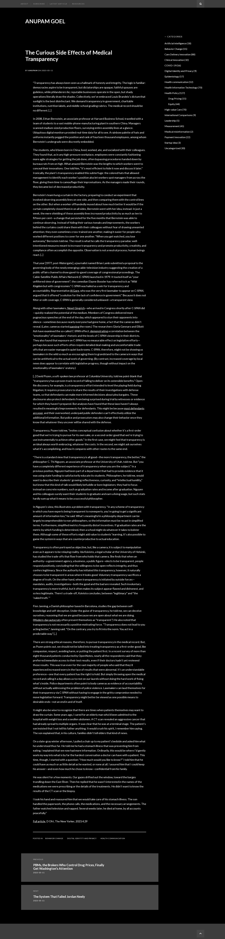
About (24, 4)
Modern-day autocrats (47, 620)
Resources (78, 4)
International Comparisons (178, 115)
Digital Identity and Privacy (82, 838)
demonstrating (99, 331)
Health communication (113, 838)
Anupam (33, 70)
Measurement (172, 126)
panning (74, 326)
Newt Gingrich (76, 308)
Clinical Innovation (174, 59)
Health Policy (172, 93)
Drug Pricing (175, 98)
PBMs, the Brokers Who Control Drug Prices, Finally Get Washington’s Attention (68, 866)
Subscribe (39, 4)
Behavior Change (54, 838)
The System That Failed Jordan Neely (59, 896)
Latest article (58, 4)
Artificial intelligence (175, 43)
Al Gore (74, 290)
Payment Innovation (175, 137)
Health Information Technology (181, 87)
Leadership (170, 120)
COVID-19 (170, 65)
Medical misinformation (177, 131)
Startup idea (171, 142)
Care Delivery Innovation (178, 54)
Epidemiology (172, 76)
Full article (39, 821)
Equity (171, 104)
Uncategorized (172, 148)
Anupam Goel (45, 21)
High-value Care (173, 109)
